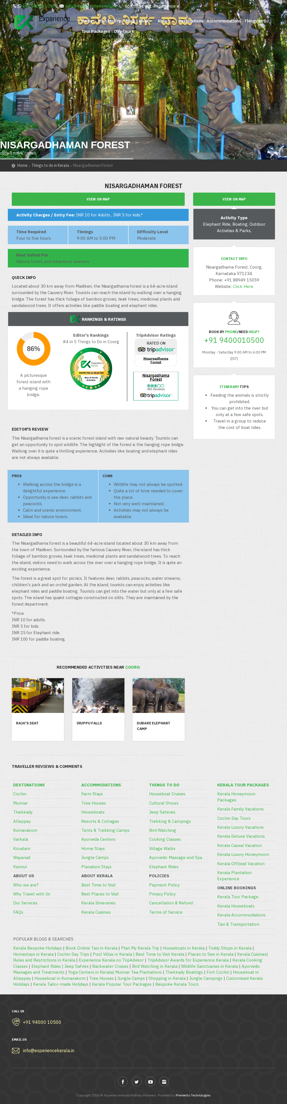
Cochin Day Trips (73, 954)
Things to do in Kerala (50, 165)
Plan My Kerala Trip (140, 948)
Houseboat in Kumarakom (59, 978)
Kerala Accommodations (241, 915)
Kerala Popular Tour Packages (122, 984)
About (164, 21)
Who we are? (25, 885)
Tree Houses (93, 803)
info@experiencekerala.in (91, 6)
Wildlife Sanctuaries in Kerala (209, 966)
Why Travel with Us (31, 894)
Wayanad (21, 857)
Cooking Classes (165, 839)
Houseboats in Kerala (184, 948)
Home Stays (93, 848)
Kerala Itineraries (98, 903)
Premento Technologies (193, 1095)
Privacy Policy (162, 894)
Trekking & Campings (170, 821)
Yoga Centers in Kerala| (91, 972)
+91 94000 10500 (39, 6)
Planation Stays (96, 866)
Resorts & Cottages (100, 821)
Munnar (20, 803)
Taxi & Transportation (238, 924)
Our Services (25, 903)
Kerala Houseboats (235, 906)
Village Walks (162, 848)
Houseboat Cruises (167, 793)
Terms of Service (165, 912)
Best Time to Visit (98, 885)
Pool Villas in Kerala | (114, 954)
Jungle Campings (206, 978)
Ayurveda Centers (98, 839)
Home (88, 21)
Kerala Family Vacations (240, 809)
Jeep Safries (76, 966)
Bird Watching (162, 830)
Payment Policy (164, 885)
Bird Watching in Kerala (154, 966)
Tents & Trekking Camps (105, 830)
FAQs (18, 912)
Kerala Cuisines (96, 912)
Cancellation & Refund (171, 903)
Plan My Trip (110, 21)
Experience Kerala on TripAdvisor (111, 960)
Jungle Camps (95, 857)
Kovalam (21, 848)
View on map (98, 199)
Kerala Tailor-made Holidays (60, 984)
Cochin (19, 793)
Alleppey (22, 821)
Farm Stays (92, 793)
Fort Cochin (218, 972)
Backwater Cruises (110, 966)
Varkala (20, 839)
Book (144, 21)
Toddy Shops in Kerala (229, 948)
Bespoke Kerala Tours (177, 984)
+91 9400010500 (234, 340)
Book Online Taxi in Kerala (91, 948)
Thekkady (23, 812)
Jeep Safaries (162, 812)
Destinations (191, 21)
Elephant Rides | (47, 966)
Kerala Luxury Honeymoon (243, 854)
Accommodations (224, 21)
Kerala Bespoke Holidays (37, 948)
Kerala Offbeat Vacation (241, 863)
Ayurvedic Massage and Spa (175, 857)
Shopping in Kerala (167, 978)
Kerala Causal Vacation (239, 845)
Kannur (20, 866)
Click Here (243, 286)
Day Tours (124, 31)
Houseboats (93, 812)
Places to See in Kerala (210, 954)
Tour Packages (96, 31)
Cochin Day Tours (234, 818)
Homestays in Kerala (33, 954)
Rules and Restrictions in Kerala (44, 960)
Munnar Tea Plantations (138, 972)
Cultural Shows (164, 803)
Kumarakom (25, 830)
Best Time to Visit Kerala (160, 954)
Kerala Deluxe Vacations (241, 836)
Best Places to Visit (100, 894)
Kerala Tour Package (237, 896)
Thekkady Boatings (184, 972)
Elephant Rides (164, 866)
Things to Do (256, 21)
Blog (131, 21)
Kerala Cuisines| (252, 954)
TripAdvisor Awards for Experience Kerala (188, 960)
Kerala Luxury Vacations (240, 827)
